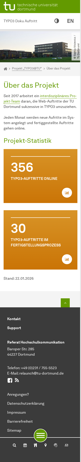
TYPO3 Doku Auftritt (20, 21)
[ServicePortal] (55, 445)
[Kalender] (25, 445)
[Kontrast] (56, 21)
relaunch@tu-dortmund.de (41, 373)
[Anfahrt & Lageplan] (45, 445)
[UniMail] (66, 445)
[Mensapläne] (35, 445)
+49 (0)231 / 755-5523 (39, 368)
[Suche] (14, 445)
